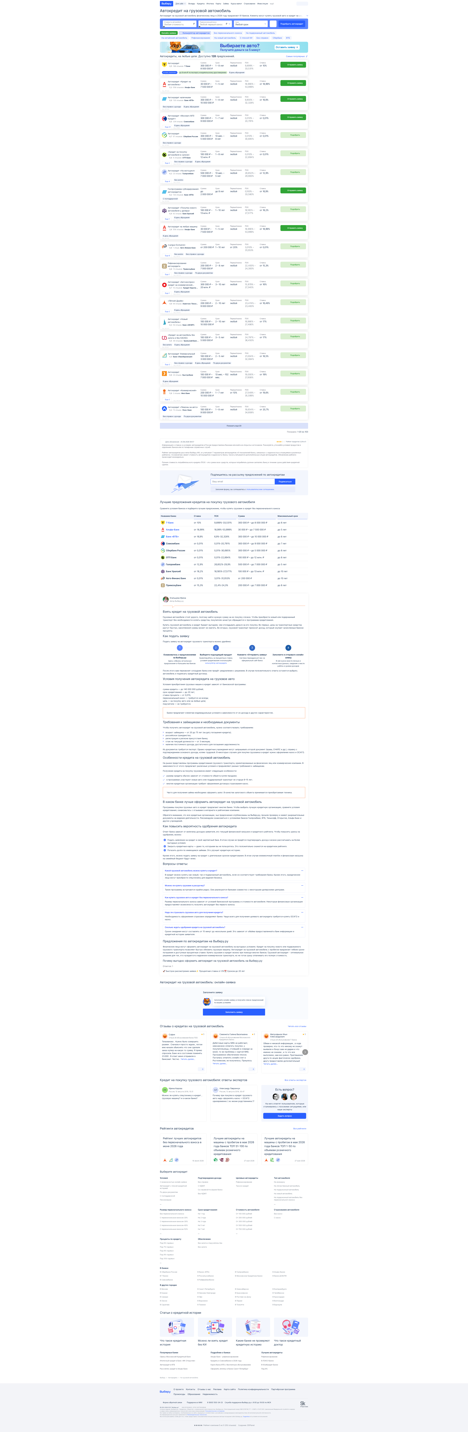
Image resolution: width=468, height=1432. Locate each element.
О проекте (179, 1389)
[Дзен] (175, 1425)
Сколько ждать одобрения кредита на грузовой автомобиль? (195, 927)
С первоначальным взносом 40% (174, 1225)
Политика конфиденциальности (253, 1389)
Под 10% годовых (167, 1258)
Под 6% (264, 1369)
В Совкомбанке (166, 1280)
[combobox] (228, 24)
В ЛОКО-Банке (267, 1361)
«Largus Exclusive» (176, 245)
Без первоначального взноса (228, 33)
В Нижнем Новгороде (206, 1293)
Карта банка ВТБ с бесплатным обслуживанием (231, 1365)
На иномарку (279, 1182)
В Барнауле (277, 1305)
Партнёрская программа (283, 1389)
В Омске (163, 1301)
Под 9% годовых (167, 1255)
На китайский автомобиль (174, 38)
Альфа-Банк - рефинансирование (224, 1357)
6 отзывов (177, 158)
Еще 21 (168, 127)
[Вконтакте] (161, 1425)
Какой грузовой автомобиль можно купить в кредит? (191, 870)
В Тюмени (201, 1305)
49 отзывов (178, 341)
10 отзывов (177, 288)
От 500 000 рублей (244, 1225)
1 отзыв (176, 248)
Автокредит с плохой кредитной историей (173, 1187)
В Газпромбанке (242, 1272)
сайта (233, 1389)
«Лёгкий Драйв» (176, 301)
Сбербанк (277, 38)
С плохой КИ (246, 38)
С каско (277, 1218)
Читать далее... (188, 1059)
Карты (218, 3)
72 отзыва (177, 410)
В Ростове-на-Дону (243, 1297)
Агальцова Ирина (174, 599)
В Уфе (199, 1297)
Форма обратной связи (172, 1402)
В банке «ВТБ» (203, 1272)
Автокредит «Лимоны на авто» (183, 407)
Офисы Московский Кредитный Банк (175, 1357)
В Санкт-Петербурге (206, 1289)
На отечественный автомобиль (287, 1186)
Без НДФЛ (202, 1193)
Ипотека (210, 3)
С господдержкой (167, 1196)
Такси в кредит (242, 1186)
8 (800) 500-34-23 (215, 1402)
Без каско (278, 1214)
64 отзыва (177, 304)
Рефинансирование (200, 38)
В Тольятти (239, 1305)
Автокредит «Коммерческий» (182, 390)
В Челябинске (278, 1293)
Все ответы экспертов (295, 1080)
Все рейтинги (299, 1128)
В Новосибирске (242, 1289)
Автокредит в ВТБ (167, 1365)
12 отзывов (177, 269)
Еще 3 (167, 364)
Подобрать (295, 135)
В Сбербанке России (168, 1272)
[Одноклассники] (166, 1425)
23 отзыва (177, 173)
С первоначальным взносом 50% (174, 1229)
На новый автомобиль (225, 38)
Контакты (190, 1389)
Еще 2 (167, 163)
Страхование (249, 3)
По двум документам (169, 1192)
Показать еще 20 (234, 426)
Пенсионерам (165, 1200)
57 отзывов (177, 136)
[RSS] (180, 1425)
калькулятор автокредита (216, 663)
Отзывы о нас (204, 1389)
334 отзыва (178, 121)
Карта (226, 1389)
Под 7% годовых (167, 1247)
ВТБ (288, 38)
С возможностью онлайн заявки (173, 1182)
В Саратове (164, 1305)
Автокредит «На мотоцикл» (181, 170)
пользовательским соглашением (260, 489)
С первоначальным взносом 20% (174, 1218)
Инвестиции (262, 3)
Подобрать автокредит (291, 24)
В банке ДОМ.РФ (280, 1276)
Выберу (162, 1378)
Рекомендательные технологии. (197, 1414)
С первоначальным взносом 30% (174, 1221)
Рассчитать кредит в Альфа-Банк (174, 1369)
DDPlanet (251, 1425)
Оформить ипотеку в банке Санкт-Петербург (229, 1369)
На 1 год (201, 1214)
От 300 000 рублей (244, 1221)
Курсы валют (236, 3)
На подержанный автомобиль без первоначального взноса (288, 1198)
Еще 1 (167, 219)
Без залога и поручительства (210, 1243)
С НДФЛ (201, 1186)
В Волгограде (278, 1301)
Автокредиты (172, 1378)
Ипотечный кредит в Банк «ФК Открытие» (177, 1361)
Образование (194, 1394)
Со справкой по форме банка (210, 1190)
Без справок (262, 38)
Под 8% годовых (167, 1251)
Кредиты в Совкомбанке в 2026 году (226, 1361)
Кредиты (201, 3)
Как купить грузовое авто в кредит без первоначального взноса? (196, 897)
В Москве (164, 1289)
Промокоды (179, 1394)
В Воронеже (202, 1301)
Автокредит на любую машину (182, 226)
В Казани (163, 1293)
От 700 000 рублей (244, 1229)
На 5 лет (201, 1225)
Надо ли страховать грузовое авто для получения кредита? (194, 912)
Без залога (202, 1247)
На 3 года (202, 1221)
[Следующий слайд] (305, 1052)
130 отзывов (178, 100)
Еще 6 (167, 256)
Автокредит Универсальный (181, 354)
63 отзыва (177, 214)
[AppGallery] (303, 1425)
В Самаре (164, 1297)
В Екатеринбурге (280, 1289)
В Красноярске (241, 1293)
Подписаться (285, 481)
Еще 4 (167, 181)
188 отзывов (178, 66)
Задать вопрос (285, 1116)
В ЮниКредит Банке (269, 1365)
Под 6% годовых (167, 1243)
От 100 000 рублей (244, 1214)
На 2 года (202, 1218)
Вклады (191, 3)
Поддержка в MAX (194, 1402)
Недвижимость (210, 1394)
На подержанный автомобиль (260, 33)
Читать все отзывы (297, 1026)
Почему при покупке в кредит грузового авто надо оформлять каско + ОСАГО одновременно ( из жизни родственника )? (233, 1098)
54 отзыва (177, 325)
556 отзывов (178, 87)
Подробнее (246, 1416)
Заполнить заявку (234, 1012)
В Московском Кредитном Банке (248, 1276)
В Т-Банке (164, 1276)
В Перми (238, 1301)
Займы (226, 3)
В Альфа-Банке (279, 1272)
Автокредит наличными (179, 97)
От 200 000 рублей (244, 1218)
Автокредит (173, 63)
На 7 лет (201, 1229)
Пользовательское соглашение (214, 1411)
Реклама (217, 1389)
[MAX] (171, 1425)
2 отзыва (176, 393)
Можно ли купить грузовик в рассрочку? (185, 885)
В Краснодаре (278, 1297)
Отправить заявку (295, 65)
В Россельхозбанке (205, 1276)
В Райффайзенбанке (205, 1280)
